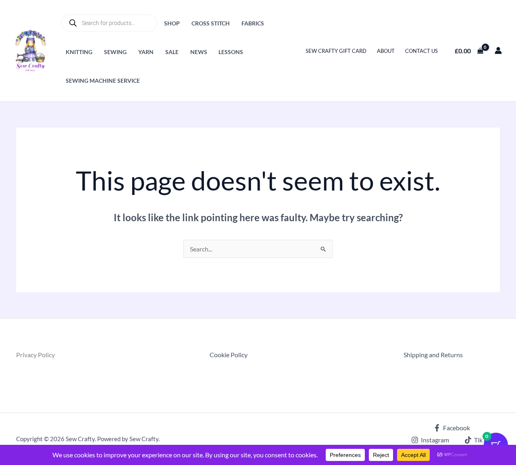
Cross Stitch (210, 23)
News (198, 51)
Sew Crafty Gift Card (336, 51)
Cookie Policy (229, 354)
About (386, 51)
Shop (172, 23)
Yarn (146, 51)
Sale (172, 51)
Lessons (230, 51)
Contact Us (421, 51)
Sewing (115, 51)
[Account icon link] (498, 50)
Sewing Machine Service (103, 80)
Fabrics (252, 23)
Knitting (79, 51)
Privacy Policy (35, 354)
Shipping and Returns (433, 354)
